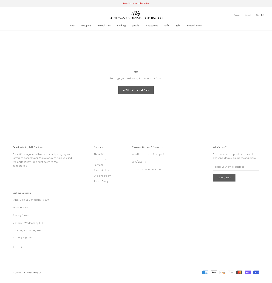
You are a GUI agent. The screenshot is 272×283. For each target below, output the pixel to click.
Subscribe (224, 177)
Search (248, 15)
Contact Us (100, 159)
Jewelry (135, 25)
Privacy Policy (101, 170)
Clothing (121, 25)
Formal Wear (104, 25)
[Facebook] (14, 247)
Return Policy (101, 181)
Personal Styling (194, 25)
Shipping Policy (102, 175)
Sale (178, 25)
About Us (99, 154)
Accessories (152, 25)
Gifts (166, 25)
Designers (86, 25)
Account (237, 15)
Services (98, 165)
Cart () (260, 15)
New (72, 25)
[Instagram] (21, 247)
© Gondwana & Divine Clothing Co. (27, 272)
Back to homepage (136, 89)
